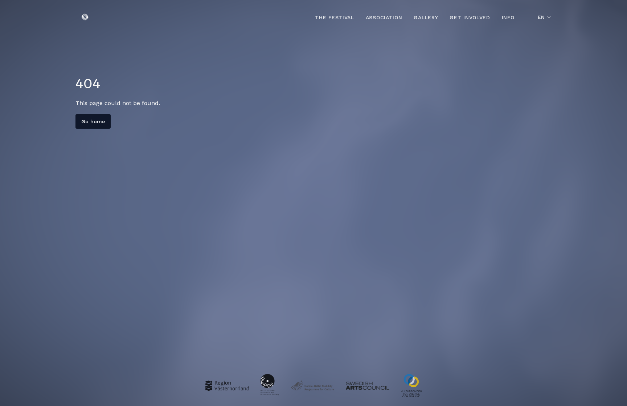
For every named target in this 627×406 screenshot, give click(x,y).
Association (384, 17)
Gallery (426, 17)
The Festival (334, 17)
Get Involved (470, 17)
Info (508, 17)
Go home (93, 121)
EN (541, 17)
